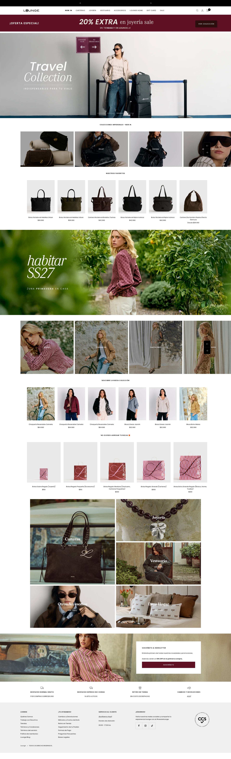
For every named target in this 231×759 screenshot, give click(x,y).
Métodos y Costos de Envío (69, 720)
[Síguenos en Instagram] (145, 725)
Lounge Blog (25, 737)
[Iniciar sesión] (202, 11)
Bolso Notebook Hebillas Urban (41, 217)
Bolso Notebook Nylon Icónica (132, 217)
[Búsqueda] (197, 10)
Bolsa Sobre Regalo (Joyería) (43, 486)
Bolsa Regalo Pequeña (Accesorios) (80, 486)
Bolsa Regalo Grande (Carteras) (154, 486)
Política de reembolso (29, 734)
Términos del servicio (28, 730)
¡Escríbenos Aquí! (105, 716)
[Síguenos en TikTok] (152, 725)
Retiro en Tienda (64, 723)
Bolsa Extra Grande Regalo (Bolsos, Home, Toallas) (190, 487)
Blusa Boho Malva (193, 424)
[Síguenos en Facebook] (139, 725)
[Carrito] (207, 10)
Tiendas (23, 723)
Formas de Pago (64, 730)
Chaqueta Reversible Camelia (41, 424)
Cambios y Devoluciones (68, 716)
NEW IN (68, 10)
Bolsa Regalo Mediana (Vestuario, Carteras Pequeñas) (117, 487)
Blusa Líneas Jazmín (132, 424)
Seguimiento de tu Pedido (68, 727)
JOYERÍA (92, 10)
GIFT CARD (151, 10)
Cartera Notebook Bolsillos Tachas (102, 217)
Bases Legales (64, 737)
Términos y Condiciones (29, 727)
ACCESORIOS (120, 10)
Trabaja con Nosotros (29, 720)
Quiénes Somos (26, 716)
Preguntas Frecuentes (67, 734)
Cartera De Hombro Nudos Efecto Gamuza (193, 218)
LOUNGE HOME (136, 10)
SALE (162, 10)
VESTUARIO (105, 10)
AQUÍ (189, 696)
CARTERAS (80, 10)
